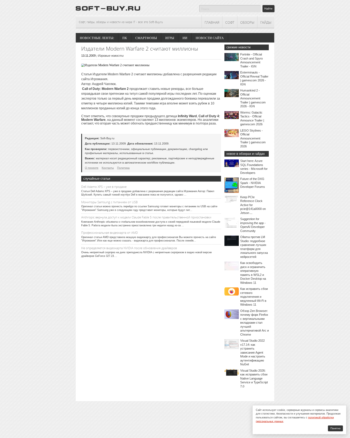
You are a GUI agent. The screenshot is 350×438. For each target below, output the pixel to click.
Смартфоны (146, 38)
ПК (124, 38)
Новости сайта (210, 38)
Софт (229, 22)
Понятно (335, 428)
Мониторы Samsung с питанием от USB (109, 202)
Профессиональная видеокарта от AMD (109, 233)
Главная (212, 22)
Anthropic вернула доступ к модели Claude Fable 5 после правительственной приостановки (146, 217)
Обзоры (247, 22)
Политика (123, 167)
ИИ (184, 38)
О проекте (91, 167)
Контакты (108, 167)
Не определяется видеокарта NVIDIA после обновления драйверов (129, 248)
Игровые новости (111, 55)
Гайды (265, 22)
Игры (169, 38)
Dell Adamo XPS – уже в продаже (104, 187)
